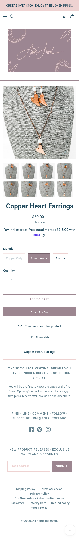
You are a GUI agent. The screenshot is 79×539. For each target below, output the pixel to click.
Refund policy (60, 503)
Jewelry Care (37, 503)
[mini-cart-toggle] (72, 16)
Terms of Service (51, 489)
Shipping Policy (25, 489)
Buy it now (39, 312)
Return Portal (39, 507)
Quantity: (9, 270)
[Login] (64, 16)
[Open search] (12, 16)
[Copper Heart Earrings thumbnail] (11, 171)
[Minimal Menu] (5, 16)
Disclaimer (17, 503)
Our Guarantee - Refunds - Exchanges (40, 498)
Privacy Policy (39, 493)
